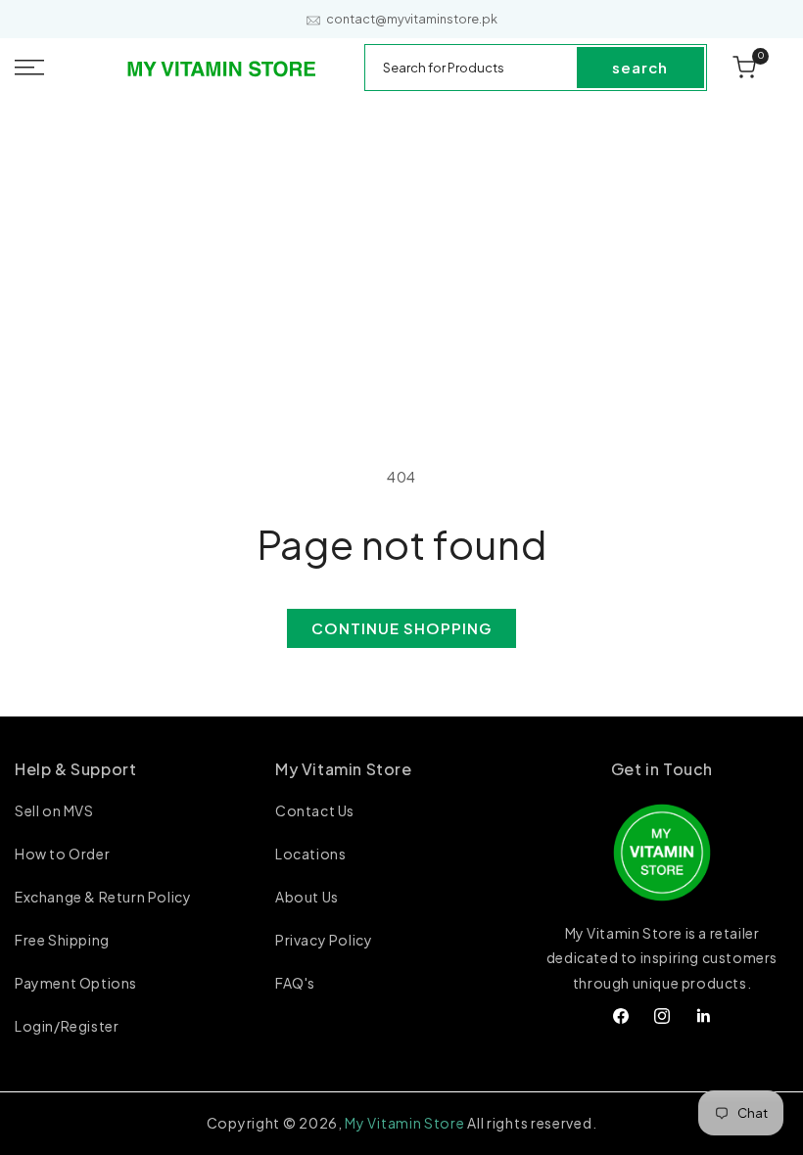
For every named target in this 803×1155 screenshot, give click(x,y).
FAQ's (295, 983)
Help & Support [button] (75, 769)
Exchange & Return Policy (103, 896)
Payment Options (76, 983)
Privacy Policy (323, 939)
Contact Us (314, 811)
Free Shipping (62, 939)
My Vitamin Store (404, 1123)
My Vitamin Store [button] (343, 769)
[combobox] (471, 67)
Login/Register (66, 1026)
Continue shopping (401, 628)
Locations (310, 853)
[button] (53, 67)
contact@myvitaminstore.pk (411, 19)
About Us (307, 896)
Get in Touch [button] (662, 769)
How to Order (62, 853)
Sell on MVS (54, 811)
